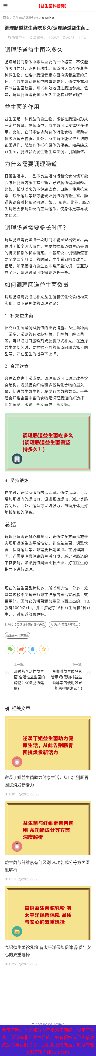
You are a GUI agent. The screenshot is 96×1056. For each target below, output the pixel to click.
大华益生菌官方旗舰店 (64, 625)
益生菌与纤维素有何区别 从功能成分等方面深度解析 (47, 866)
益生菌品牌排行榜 (25, 17)
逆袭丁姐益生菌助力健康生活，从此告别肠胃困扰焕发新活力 (47, 781)
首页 (6, 17)
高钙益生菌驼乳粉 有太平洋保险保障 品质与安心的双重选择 (48, 951)
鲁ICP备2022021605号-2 (48, 1024)
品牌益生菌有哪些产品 (31, 625)
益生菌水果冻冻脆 (17, 635)
